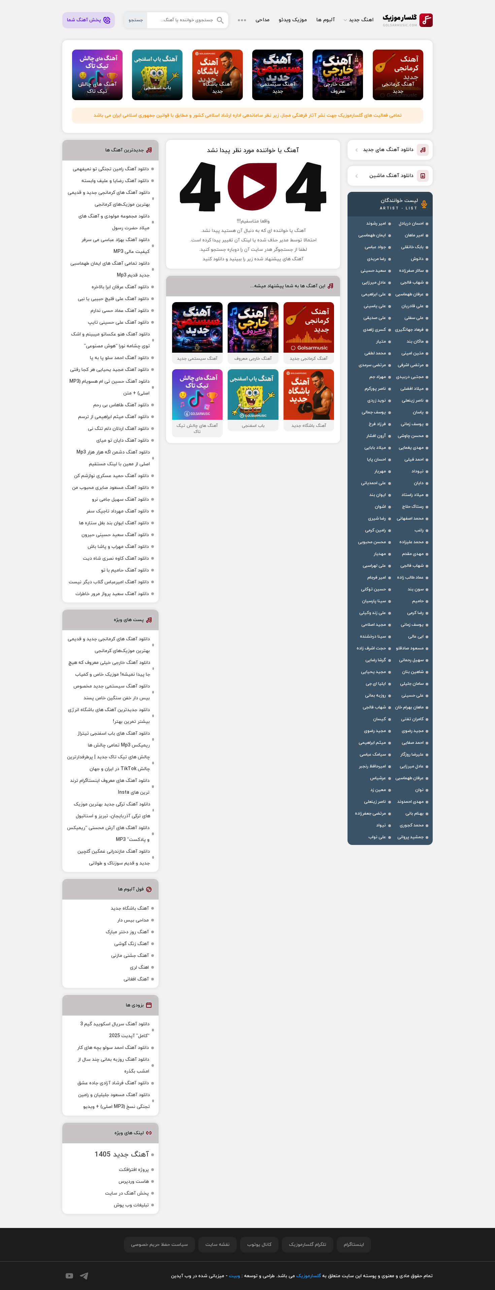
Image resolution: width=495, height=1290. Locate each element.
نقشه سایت (217, 1244)
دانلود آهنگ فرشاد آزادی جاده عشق (113, 1083)
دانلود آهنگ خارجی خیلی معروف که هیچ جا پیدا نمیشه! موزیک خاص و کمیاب (109, 668)
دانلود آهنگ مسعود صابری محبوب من (110, 488)
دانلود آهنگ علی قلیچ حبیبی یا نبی (113, 299)
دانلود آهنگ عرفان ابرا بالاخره (120, 287)
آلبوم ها (325, 20)
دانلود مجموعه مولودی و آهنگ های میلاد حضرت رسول (114, 222)
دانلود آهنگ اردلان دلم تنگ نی (118, 429)
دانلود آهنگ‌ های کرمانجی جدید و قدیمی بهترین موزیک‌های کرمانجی (109, 198)
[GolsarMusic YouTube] (69, 1276)
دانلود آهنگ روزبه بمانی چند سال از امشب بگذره (113, 1065)
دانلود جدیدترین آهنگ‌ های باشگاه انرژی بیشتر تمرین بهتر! (109, 716)
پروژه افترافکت (134, 1170)
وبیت (234, 1276)
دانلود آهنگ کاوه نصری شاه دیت (116, 558)
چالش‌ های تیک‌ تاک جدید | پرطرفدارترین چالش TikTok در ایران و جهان (108, 763)
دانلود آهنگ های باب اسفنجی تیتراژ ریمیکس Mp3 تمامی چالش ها (113, 739)
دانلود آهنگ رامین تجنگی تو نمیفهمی (111, 169)
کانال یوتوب (259, 1244)
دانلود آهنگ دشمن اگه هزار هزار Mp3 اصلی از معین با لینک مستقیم (113, 458)
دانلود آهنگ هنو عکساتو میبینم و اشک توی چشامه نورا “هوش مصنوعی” (110, 340)
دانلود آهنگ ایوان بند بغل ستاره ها (114, 523)
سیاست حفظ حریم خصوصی (159, 1244)
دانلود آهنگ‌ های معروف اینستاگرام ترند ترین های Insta (110, 787)
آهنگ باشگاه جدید (130, 908)
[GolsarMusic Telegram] (84, 1276)
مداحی (262, 20)
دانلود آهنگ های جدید (388, 149)
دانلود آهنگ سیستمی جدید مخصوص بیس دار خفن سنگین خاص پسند (111, 692)
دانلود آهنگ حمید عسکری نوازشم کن (111, 476)
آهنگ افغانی (136, 979)
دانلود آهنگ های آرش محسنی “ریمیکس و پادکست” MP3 (108, 834)
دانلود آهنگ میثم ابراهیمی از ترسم (113, 417)
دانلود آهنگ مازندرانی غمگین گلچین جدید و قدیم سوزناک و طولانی (113, 857)
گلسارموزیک (408, 20)
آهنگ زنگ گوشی (131, 944)
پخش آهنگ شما (84, 20)
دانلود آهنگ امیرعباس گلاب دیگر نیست (109, 582)
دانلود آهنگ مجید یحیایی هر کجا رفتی (109, 370)
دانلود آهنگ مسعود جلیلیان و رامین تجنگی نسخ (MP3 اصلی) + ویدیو (114, 1101)
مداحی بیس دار (133, 920)
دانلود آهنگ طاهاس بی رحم (121, 405)
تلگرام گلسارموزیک (307, 1244)
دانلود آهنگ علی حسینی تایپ (118, 322)
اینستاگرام (354, 1244)
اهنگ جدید (361, 20)
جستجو (136, 20)
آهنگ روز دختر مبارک (127, 932)
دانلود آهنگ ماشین (391, 175)
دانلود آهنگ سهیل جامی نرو (120, 499)
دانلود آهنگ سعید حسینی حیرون (115, 535)
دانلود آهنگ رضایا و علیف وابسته (115, 181)
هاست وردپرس (134, 1181)
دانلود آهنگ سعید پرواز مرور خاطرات (112, 594)
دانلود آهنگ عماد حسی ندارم (120, 310)
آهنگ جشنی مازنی (130, 955)
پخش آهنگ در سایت (127, 1193)
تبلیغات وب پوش (131, 1205)
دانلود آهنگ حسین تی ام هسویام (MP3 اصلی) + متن (109, 387)
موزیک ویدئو (293, 20)
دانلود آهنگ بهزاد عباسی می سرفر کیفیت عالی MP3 (115, 246)
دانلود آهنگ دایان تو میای (122, 440)
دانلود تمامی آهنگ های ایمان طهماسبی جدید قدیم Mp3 (110, 269)
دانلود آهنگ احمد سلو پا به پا (119, 358)
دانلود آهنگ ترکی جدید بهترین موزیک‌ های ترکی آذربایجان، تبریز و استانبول (112, 810)
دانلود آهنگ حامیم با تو (125, 570)
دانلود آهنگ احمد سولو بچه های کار (113, 1048)
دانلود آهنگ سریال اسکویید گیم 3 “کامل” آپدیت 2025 (115, 1030)
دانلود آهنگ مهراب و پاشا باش (118, 547)
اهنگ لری (139, 967)
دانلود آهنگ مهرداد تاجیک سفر (117, 511)
